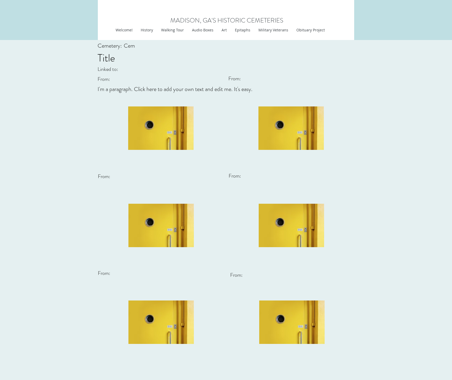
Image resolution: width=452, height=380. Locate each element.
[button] (224, 30)
